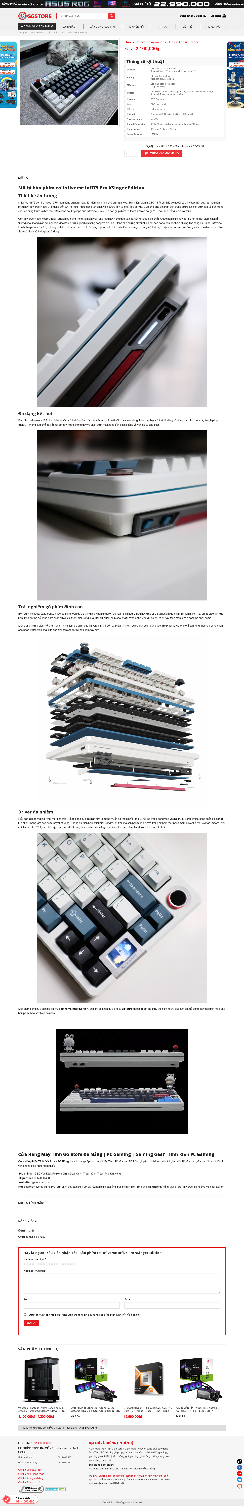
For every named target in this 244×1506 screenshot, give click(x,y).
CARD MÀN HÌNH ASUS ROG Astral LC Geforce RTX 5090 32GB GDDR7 (197, 1409)
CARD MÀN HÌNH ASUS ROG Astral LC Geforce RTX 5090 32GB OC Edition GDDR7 (95, 1409)
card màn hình (133, 1475)
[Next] (225, 1390)
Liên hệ (187, 26)
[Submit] (111, 16)
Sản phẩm (69, 26)
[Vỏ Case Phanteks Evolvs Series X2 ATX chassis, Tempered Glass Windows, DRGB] (43, 1380)
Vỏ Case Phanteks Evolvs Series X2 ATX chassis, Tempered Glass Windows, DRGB (42, 1409)
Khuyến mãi (136, 26)
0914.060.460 (42, 1443)
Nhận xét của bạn (35, 1270)
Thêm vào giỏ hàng (164, 153)
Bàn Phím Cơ (37, 32)
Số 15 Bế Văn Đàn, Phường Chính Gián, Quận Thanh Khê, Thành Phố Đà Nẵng (75, 1173)
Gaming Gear (150, 1154)
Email (128, 1299)
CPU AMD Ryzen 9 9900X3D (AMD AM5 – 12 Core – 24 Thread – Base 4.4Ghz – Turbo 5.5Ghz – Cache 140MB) (148, 1409)
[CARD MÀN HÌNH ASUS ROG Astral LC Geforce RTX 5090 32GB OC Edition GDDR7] (95, 1380)
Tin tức (162, 26)
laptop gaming (116, 1475)
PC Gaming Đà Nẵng (127, 1161)
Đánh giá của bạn (35, 1259)
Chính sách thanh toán (31, 1473)
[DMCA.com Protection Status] (55, 1488)
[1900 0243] (6, 1499)
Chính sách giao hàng (30, 1478)
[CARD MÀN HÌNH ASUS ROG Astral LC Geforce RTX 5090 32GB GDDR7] (201, 1380)
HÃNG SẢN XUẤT (56, 32)
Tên (27, 1299)
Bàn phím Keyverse (77, 32)
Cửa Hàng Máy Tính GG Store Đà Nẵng (60, 1154)
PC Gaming (119, 1154)
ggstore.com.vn (40, 1182)
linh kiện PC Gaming (191, 1154)
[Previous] (18, 1390)
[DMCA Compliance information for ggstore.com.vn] (31, 1488)
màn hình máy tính (152, 1475)
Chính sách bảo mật (29, 1482)
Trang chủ (23, 32)
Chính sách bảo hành (30, 1469)
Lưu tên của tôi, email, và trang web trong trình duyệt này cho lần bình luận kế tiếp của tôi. (84, 1314)
